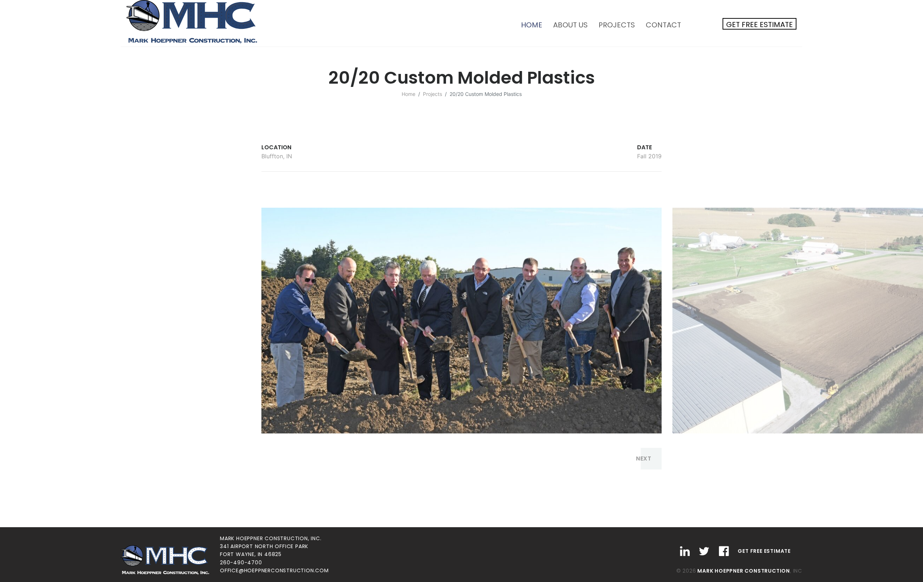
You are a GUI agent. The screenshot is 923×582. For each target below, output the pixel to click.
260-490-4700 (241, 562)
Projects (617, 25)
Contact (663, 25)
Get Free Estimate (759, 24)
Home (534, 24)
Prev (279, 458)
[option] (461, 320)
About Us (570, 25)
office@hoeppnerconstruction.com (274, 570)
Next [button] (644, 458)
